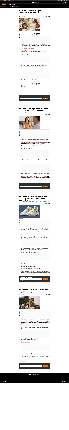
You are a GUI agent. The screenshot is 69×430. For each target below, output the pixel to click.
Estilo (19, 287)
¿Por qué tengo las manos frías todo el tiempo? (29, 48)
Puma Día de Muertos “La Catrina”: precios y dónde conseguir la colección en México (34, 231)
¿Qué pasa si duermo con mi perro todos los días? (32, 145)
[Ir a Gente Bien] (8, 0)
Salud (22, 86)
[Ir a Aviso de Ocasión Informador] (2, 0)
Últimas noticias (4, 4)
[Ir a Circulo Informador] (5, 0)
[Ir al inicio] (8, 2)
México (10, 4)
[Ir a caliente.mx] (59, 0)
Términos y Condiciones (27, 280)
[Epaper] (62, 0)
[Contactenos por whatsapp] (66, 2)
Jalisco (7, 4)
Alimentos (24, 86)
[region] (34, 429)
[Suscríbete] (66, 0)
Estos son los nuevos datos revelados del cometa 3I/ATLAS (34, 324)
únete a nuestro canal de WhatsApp (33, 79)
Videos (13, 4)
